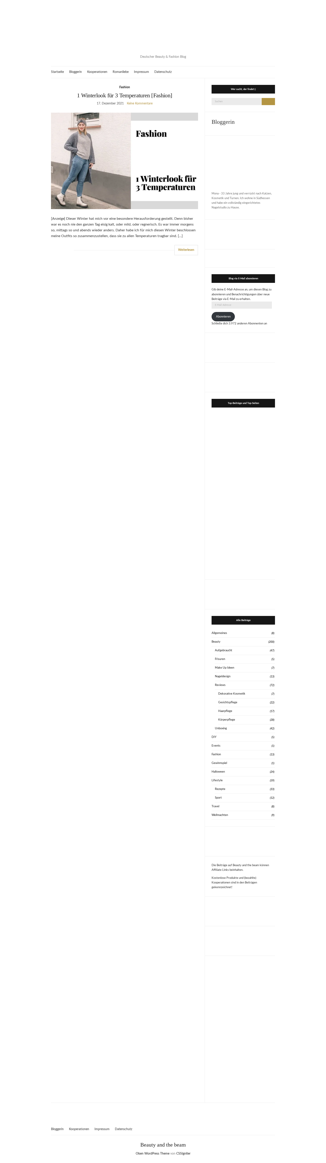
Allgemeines (219, 633)
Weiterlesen (186, 250)
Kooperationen (97, 72)
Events (216, 745)
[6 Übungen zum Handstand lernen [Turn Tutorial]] (259, 460)
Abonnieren (223, 316)
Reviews (220, 685)
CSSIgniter (183, 1153)
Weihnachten (220, 815)
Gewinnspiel (219, 763)
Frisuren (220, 659)
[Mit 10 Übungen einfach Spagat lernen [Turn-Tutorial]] (259, 427)
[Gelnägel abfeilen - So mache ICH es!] (227, 556)
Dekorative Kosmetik (231, 693)
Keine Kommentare (140, 103)
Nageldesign (222, 676)
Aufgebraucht (223, 650)
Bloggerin (75, 72)
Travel (215, 806)
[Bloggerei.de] (163, 1111)
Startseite (57, 72)
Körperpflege (226, 719)
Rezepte (220, 789)
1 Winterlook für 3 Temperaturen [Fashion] (124, 95)
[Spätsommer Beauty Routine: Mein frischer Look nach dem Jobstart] (259, 492)
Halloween (218, 771)
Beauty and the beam (163, 1145)
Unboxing (221, 728)
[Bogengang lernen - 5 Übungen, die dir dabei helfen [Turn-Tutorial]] (227, 460)
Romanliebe (121, 72)
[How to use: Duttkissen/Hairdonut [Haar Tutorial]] (227, 492)
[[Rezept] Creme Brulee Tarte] (227, 524)
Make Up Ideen (224, 667)
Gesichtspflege (227, 702)
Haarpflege (225, 711)
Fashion (124, 87)
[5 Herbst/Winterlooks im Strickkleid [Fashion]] (259, 524)
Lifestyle (217, 780)
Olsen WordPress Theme (152, 1153)
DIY (214, 737)
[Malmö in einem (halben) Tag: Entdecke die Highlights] (259, 556)
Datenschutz (163, 72)
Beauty (216, 641)
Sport (218, 797)
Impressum (141, 72)
